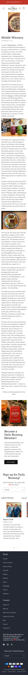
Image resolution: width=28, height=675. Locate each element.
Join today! (11, 462)
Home (5, 582)
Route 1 (11, 96)
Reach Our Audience (9, 612)
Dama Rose (12, 45)
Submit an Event (8, 616)
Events (5, 559)
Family (5, 574)
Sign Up (5, 609)
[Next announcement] (25, 2)
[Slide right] (17, 547)
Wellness (6, 594)
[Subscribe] (23, 490)
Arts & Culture (8, 562)
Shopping (6, 586)
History (5, 578)
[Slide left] (10, 547)
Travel (5, 590)
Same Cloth (8, 519)
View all (24, 498)
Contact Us (6, 628)
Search (5, 624)
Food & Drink (7, 566)
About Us (6, 605)
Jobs (4, 620)
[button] (4, 8)
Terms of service (21, 671)
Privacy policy (12, 671)
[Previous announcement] (3, 2)
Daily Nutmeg (11, 669)
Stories (5, 554)
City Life (5, 570)
